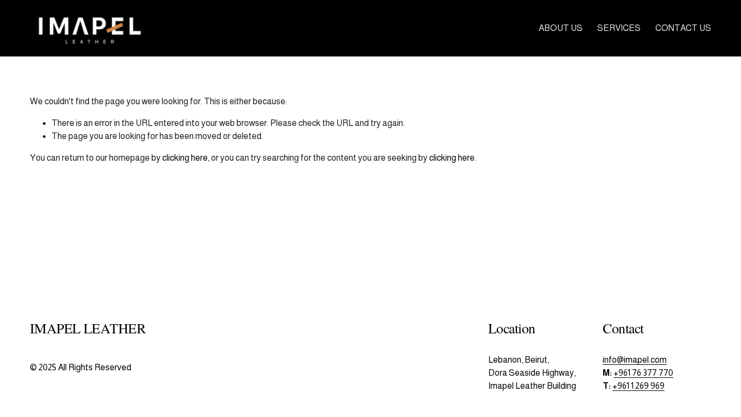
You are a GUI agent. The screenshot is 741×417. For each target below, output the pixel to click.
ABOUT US (561, 28)
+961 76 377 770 (643, 372)
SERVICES (619, 28)
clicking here (185, 157)
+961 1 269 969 (638, 385)
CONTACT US (683, 28)
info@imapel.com (635, 359)
